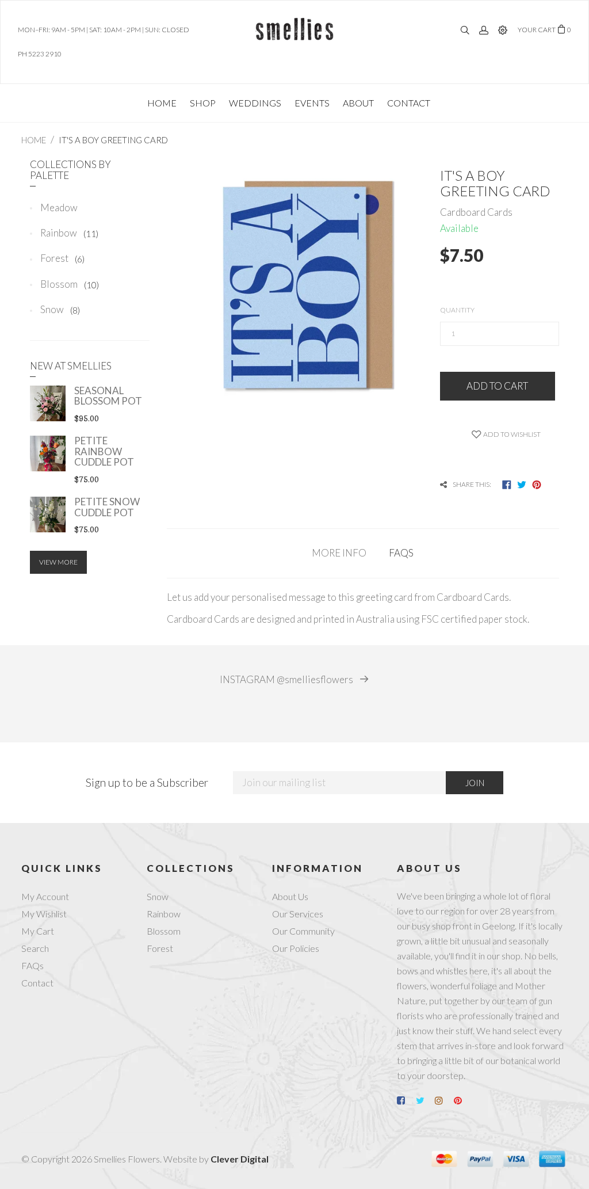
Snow (60, 309)
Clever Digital (240, 1158)
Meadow (59, 207)
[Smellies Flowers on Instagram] (443, 1100)
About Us (290, 896)
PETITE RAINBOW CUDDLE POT (104, 451)
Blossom (69, 284)
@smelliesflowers (287, 679)
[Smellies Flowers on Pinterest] (462, 1100)
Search (35, 948)
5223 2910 (45, 53)
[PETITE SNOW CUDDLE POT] (48, 514)
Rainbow (69, 233)
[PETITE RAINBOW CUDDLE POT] (48, 453)
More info (339, 553)
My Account (45, 896)
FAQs (401, 553)
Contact (37, 982)
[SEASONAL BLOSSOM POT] (48, 403)
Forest (62, 258)
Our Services (297, 913)
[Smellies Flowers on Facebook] (405, 1100)
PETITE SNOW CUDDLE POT (107, 507)
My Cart (37, 930)
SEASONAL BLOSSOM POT (108, 395)
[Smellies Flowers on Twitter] (424, 1100)
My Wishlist (44, 913)
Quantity (457, 310)
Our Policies (295, 948)
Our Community (303, 930)
